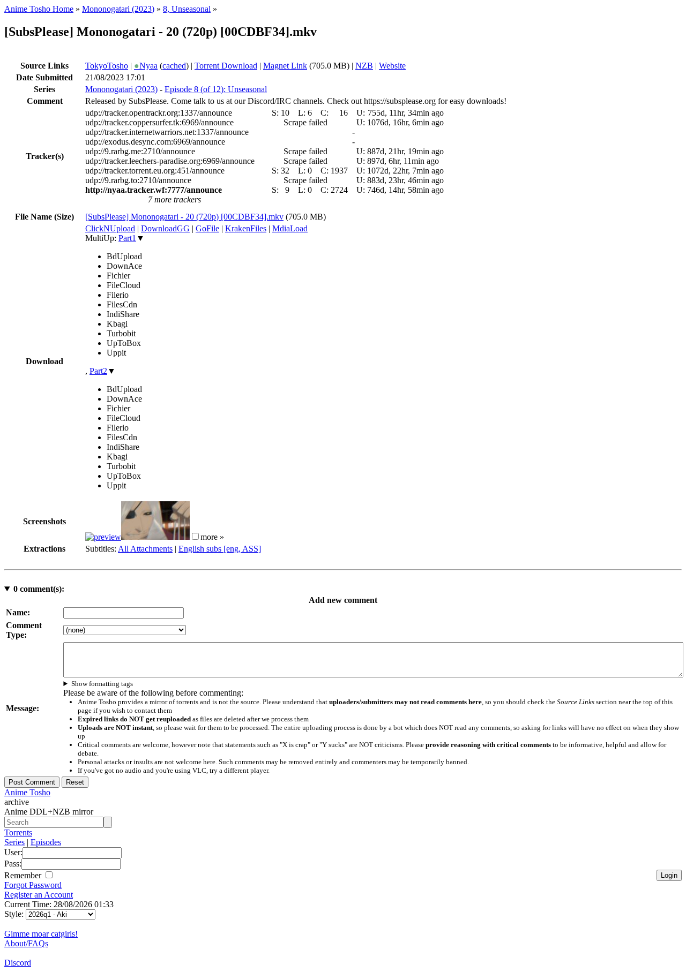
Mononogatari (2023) (118, 8)
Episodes (46, 842)
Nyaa (146, 65)
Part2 (98, 370)
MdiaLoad (290, 228)
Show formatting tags (102, 684)
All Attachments (145, 548)
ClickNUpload (110, 228)
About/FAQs (26, 943)
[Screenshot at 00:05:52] (155, 536)
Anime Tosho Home (38, 8)
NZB (364, 65)
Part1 (127, 238)
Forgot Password (33, 885)
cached (174, 65)
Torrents (18, 832)
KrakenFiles (245, 228)
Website (392, 65)
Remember (23, 875)
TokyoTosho (106, 65)
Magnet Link (285, 65)
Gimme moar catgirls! (41, 933)
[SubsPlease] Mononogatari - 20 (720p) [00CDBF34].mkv (184, 216)
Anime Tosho (27, 792)
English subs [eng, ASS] (219, 548)
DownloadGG (165, 228)
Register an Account (38, 894)
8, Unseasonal (187, 8)
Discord (17, 962)
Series (14, 842)
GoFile (207, 228)
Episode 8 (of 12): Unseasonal (216, 89)
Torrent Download (226, 65)
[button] (195, 536)
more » (212, 536)
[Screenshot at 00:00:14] (103, 536)
